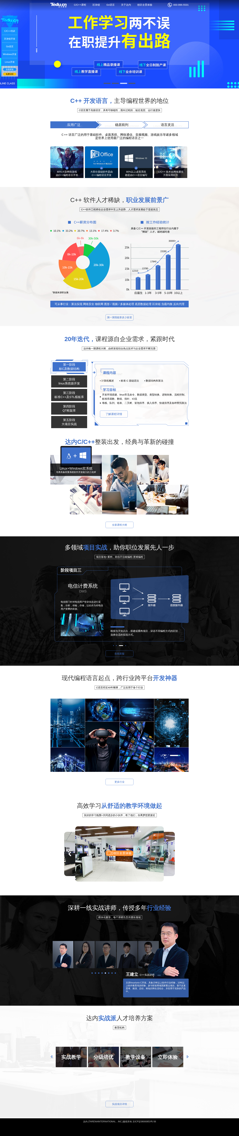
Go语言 (110, 4)
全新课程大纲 (119, 524)
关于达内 (126, 4)
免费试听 (10, 74)
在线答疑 (119, 653)
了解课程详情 (114, 414)
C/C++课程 (80, 4)
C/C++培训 (9, 31)
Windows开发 (9, 54)
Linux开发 (10, 62)
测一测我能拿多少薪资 (119, 317)
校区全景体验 (144, 4)
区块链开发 (9, 39)
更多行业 (119, 782)
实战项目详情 (119, 1104)
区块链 (96, 4)
